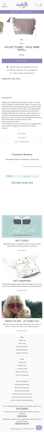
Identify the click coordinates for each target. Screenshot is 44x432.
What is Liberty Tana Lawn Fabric (22, 400)
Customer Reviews (22, 353)
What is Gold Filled (22, 381)
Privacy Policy (22, 365)
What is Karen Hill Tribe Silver (22, 397)
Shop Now (22, 250)
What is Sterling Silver (22, 388)
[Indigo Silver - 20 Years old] (22, 307)
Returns (22, 137)
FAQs (22, 359)
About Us (22, 340)
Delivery (22, 133)
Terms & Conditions (22, 375)
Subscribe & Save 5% (22, 423)
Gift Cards (22, 343)
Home (22, 43)
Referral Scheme (22, 347)
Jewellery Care (22, 369)
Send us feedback (22, 408)
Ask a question (22, 142)
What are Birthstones (22, 384)
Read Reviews (22, 416)
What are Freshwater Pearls (22, 394)
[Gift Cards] (22, 226)
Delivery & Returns (22, 372)
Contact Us (22, 362)
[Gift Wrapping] (22, 266)
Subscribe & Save (22, 350)
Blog (22, 337)
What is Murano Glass (22, 391)
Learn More (22, 290)
